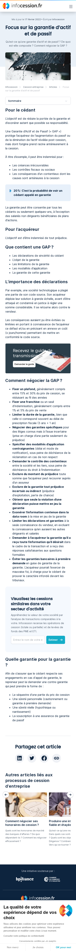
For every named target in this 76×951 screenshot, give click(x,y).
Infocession (11, 87)
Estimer (53, 639)
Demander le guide (24, 364)
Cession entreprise (33, 87)
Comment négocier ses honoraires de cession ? (22, 823)
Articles (53, 87)
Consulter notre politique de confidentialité (24, 936)
